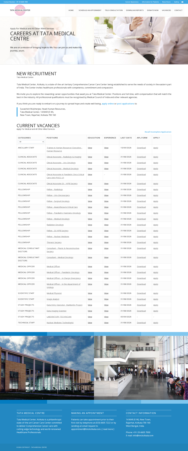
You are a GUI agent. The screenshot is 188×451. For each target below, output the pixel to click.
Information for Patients (150, 2)
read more (108, 429)
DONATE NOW (152, 10)
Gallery (176, 2)
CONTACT (178, 10)
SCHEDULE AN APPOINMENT (90, 10)
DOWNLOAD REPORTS (135, 10)
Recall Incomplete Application (158, 132)
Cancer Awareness (132, 2)
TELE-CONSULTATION (114, 10)
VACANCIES (166, 10)
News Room (166, 2)
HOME (71, 10)
